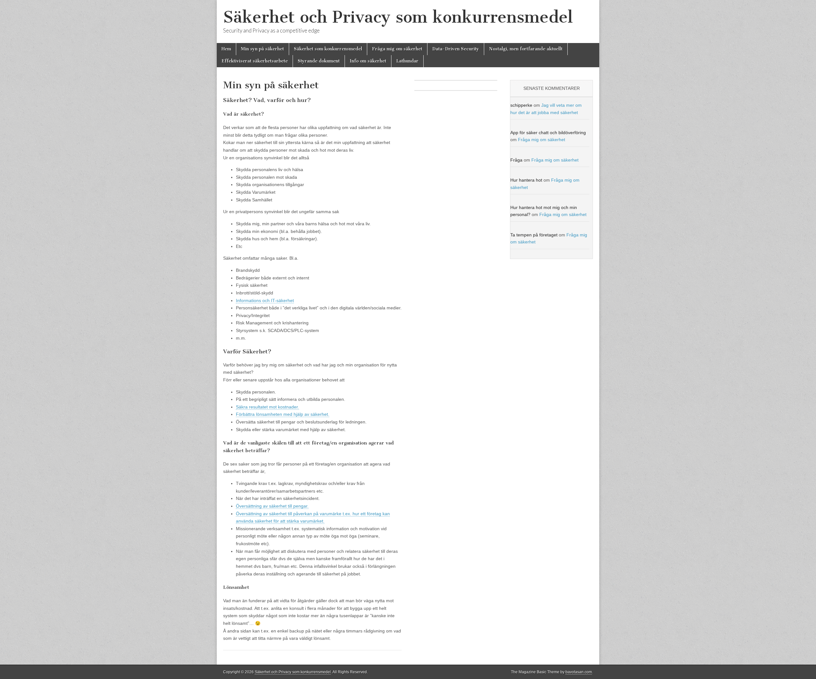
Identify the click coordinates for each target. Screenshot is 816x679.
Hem (226, 49)
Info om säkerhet (368, 61)
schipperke (521, 105)
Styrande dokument (319, 61)
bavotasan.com (578, 672)
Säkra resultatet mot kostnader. (267, 406)
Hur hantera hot (526, 180)
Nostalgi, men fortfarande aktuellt (526, 49)
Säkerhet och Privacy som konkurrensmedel (398, 17)
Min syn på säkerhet (262, 49)
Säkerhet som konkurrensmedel (328, 49)
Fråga (516, 160)
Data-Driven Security (455, 49)
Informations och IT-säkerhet (265, 300)
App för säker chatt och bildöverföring (548, 132)
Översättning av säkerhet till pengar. (272, 506)
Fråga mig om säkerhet (397, 49)
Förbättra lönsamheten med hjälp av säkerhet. (282, 414)
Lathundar (407, 61)
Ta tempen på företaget (533, 234)
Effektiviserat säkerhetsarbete (255, 61)
